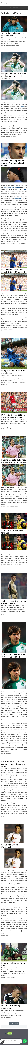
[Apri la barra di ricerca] (20, 3)
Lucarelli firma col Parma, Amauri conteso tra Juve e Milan (13, 764)
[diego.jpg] (14, 688)
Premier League (15, 45)
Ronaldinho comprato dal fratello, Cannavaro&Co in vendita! (13, 163)
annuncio (22, 106)
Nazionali (5, 935)
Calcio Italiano (6, 506)
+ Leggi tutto (14, 1023)
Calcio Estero (6, 243)
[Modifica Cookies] (2, 1042)
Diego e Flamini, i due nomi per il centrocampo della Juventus (13, 76)
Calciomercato (7, 45)
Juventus (13, 136)
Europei (21, 243)
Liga (24, 243)
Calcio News (14, 382)
